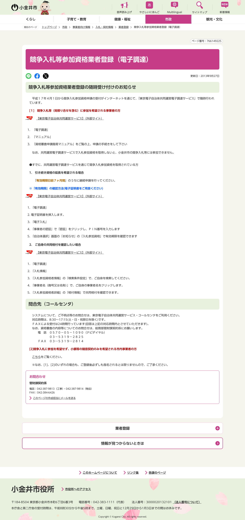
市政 (168, 19)
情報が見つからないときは (122, 443)
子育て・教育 (76, 19)
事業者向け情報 (81, 27)
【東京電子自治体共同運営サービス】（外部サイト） (70, 118)
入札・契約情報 (104, 27)
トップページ (49, 27)
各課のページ (157, 472)
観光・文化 (214, 19)
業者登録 (124, 27)
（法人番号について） (187, 502)
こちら (36, 356)
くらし (31, 19)
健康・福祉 (122, 19)
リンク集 (133, 472)
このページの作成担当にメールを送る (54, 398)
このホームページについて (100, 472)
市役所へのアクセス (78, 489)
